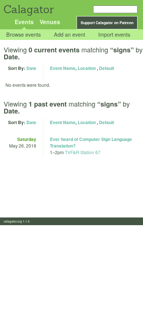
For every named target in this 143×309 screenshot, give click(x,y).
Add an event (69, 34)
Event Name (63, 68)
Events (24, 22)
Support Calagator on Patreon (107, 22)
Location (87, 68)
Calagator (28, 9)
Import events (114, 34)
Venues (50, 22)
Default (106, 68)
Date (31, 68)
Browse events (23, 34)
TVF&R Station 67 (82, 152)
